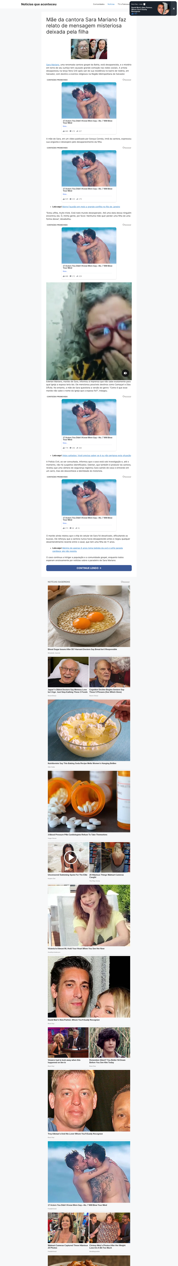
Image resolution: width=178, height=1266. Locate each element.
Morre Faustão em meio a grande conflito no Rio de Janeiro (91, 206)
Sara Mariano (52, 64)
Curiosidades (98, 4)
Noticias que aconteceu (39, 4)
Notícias (111, 4)
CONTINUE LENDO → (89, 568)
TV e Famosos (124, 4)
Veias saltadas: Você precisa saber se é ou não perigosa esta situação (96, 455)
